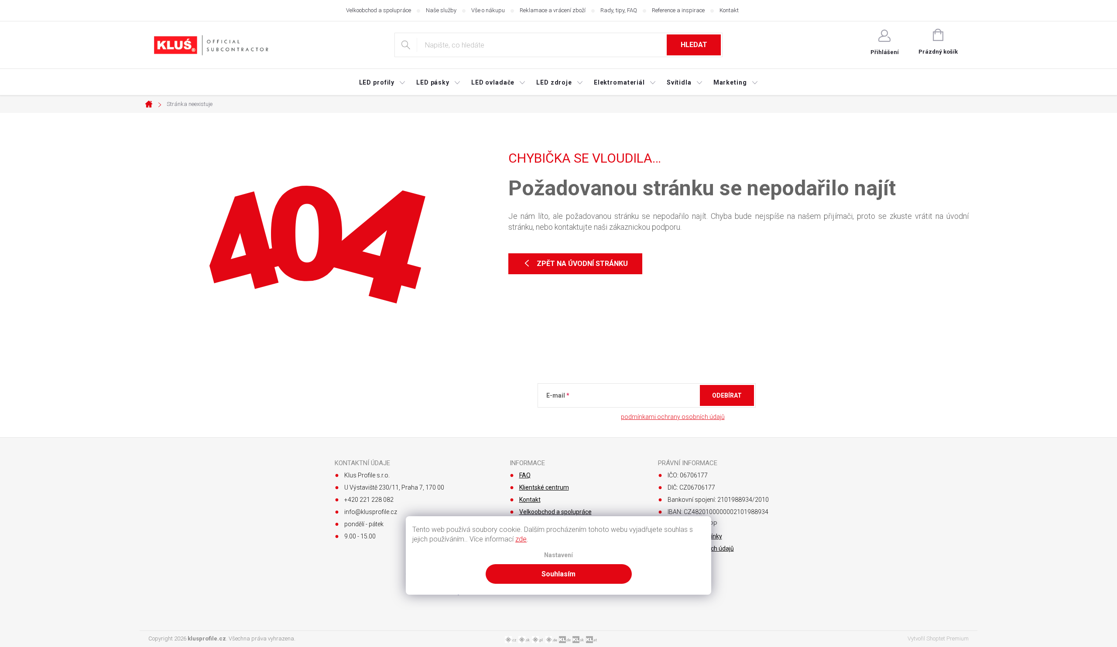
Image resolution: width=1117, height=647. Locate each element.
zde (521, 539)
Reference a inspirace (678, 10)
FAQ (525, 475)
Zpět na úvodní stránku (582, 263)
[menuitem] (382, 82)
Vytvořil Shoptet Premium (938, 638)
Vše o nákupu (488, 10)
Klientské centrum (544, 487)
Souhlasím (558, 574)
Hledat (694, 45)
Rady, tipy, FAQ (618, 10)
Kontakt (729, 10)
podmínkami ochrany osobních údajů (673, 416)
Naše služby (441, 10)
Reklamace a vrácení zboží (553, 10)
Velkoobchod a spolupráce (378, 10)
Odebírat (727, 395)
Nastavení (558, 555)
